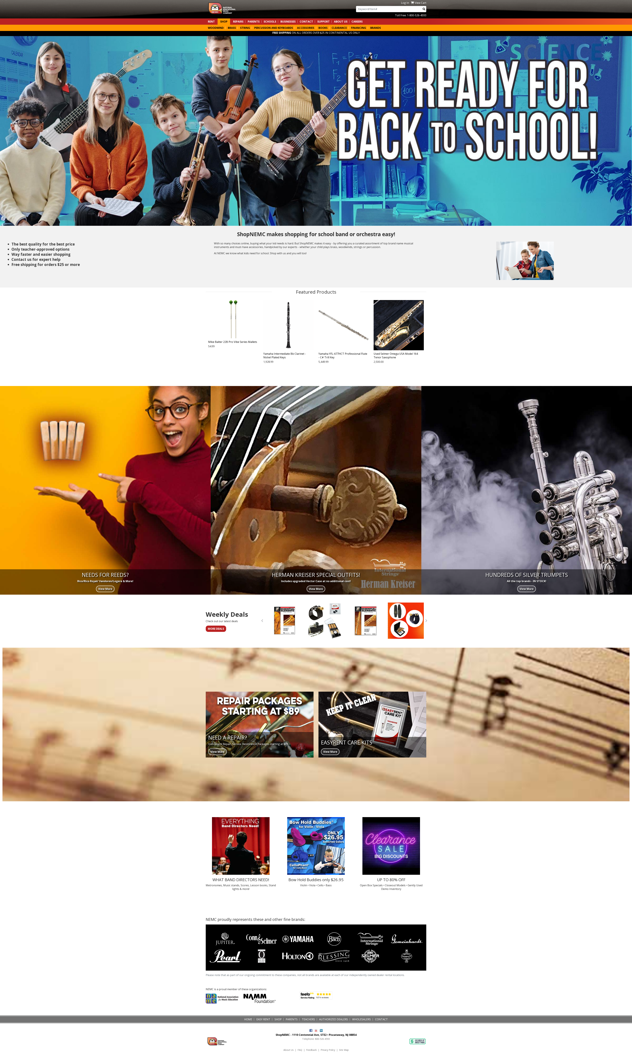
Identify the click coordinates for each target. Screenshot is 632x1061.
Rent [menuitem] (211, 21)
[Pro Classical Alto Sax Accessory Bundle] (406, 621)
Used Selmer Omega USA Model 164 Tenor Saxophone (396, 355)
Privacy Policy (328, 1049)
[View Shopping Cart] (412, 3)
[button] (47, 131)
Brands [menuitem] (375, 28)
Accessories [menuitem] (305, 28)
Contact (306, 21)
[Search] (424, 9)
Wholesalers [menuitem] (361, 1019)
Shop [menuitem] (223, 21)
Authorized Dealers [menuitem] (333, 1019)
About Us (288, 1049)
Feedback (311, 1049)
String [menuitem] (245, 28)
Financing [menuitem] (358, 28)
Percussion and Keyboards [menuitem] (273, 28)
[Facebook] (311, 1030)
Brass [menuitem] (232, 28)
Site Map (344, 1049)
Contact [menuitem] (381, 1019)
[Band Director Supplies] (241, 846)
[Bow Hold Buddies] (316, 846)
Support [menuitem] (323, 21)
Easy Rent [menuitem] (263, 1019)
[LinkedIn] (321, 1030)
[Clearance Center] (391, 846)
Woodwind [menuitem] (216, 28)
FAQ (300, 1049)
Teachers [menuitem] (308, 1019)
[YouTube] (316, 1030)
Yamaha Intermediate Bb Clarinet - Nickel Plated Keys (284, 355)
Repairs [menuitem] (238, 21)
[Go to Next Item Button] (426, 620)
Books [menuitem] (323, 28)
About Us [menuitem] (340, 21)
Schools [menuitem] (270, 21)
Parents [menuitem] (254, 21)
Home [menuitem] (248, 1019)
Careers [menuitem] (357, 21)
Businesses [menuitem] (288, 21)
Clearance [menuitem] (339, 28)
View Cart (420, 3)
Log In (405, 3)
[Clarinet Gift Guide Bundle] (325, 621)
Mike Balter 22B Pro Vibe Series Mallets (232, 342)
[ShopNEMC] (223, 8)
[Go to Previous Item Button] (262, 620)
